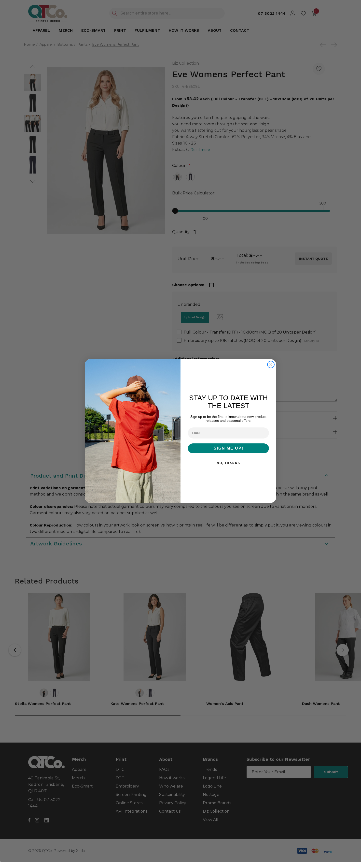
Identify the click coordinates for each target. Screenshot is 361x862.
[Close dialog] (271, 364)
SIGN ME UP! (228, 448)
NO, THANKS (228, 463)
